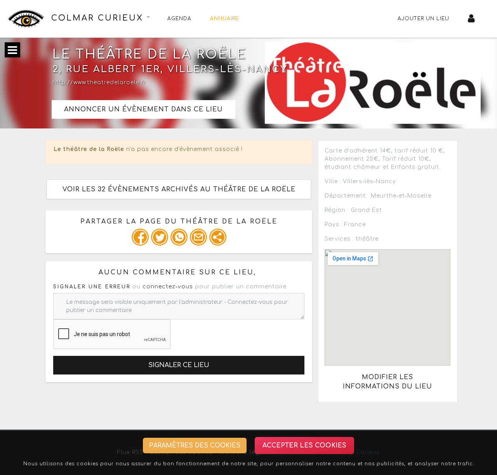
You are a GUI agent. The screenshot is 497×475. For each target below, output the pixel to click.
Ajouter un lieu (423, 18)
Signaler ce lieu (178, 365)
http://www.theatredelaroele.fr (99, 82)
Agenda (179, 18)
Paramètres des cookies (194, 445)
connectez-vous (167, 287)
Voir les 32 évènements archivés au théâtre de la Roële (179, 189)
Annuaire (224, 18)
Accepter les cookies (304, 445)
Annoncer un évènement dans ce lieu (143, 109)
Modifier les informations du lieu (387, 382)
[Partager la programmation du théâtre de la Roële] (140, 237)
